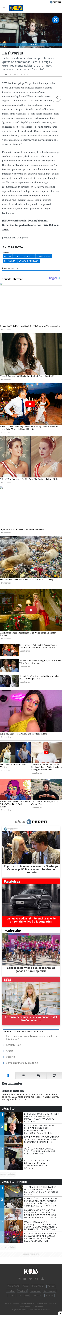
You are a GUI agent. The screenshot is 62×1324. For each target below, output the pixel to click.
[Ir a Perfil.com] (55, 2)
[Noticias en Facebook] (25, 1279)
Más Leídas (8, 1109)
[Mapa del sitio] (42, 1279)
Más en (20, 822)
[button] (57, 97)
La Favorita (9, 261)
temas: (6, 252)
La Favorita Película (28, 261)
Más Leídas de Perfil (14, 1182)
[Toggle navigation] (4, 8)
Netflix (7, 256)
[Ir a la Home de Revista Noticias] (15, 8)
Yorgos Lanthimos (24, 256)
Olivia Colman (43, 256)
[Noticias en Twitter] (30, 1279)
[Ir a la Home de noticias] (31, 1271)
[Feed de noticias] (36, 1279)
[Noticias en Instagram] (19, 1279)
